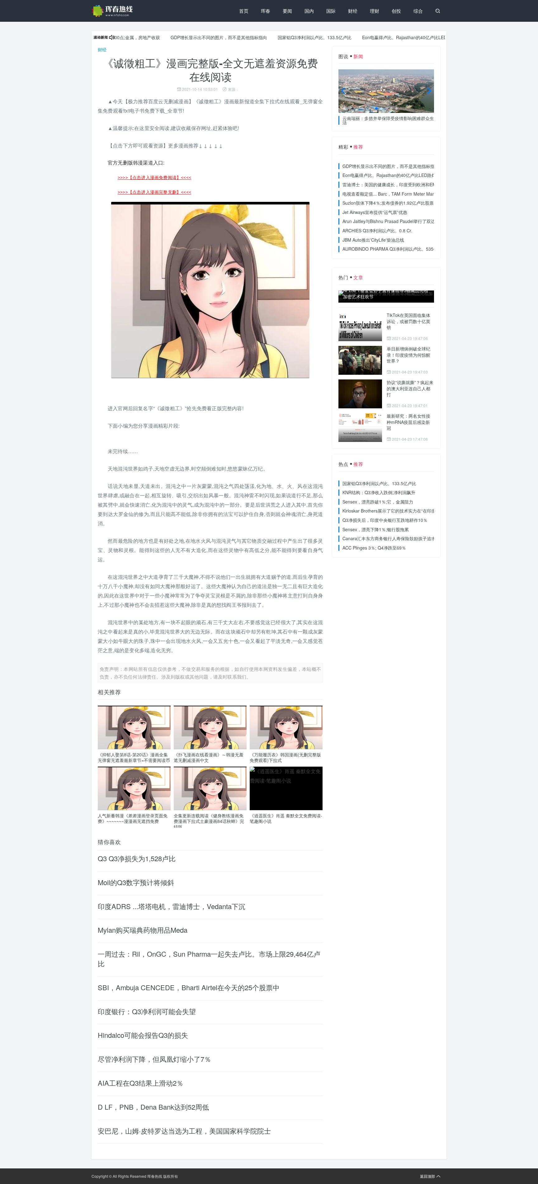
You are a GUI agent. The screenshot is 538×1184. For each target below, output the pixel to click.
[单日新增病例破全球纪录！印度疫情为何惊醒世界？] (360, 360)
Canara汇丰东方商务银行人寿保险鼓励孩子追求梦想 (393, 538)
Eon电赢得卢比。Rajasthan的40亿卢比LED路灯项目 (391, 37)
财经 (352, 10)
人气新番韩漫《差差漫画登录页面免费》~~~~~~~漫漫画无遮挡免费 (133, 818)
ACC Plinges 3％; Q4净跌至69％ (374, 548)
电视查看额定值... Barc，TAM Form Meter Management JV (400, 194)
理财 (374, 10)
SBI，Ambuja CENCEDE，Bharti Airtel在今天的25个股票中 (189, 987)
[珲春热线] (113, 11)
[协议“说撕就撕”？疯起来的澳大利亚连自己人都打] (360, 393)
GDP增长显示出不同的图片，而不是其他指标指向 (196, 37)
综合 (418, 10)
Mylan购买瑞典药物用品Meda (142, 930)
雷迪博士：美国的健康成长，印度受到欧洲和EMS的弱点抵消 (401, 184)
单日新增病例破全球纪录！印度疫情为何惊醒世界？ (408, 355)
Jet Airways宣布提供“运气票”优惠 (374, 212)
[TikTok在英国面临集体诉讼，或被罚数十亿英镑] (360, 326)
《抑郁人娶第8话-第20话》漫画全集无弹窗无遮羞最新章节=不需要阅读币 (134, 757)
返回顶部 (427, 1176)
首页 (243, 10)
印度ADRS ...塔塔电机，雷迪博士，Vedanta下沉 (171, 906)
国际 (331, 10)
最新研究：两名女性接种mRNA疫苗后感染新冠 (408, 422)
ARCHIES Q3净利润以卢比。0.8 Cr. (377, 230)
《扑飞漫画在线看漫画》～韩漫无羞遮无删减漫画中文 (208, 757)
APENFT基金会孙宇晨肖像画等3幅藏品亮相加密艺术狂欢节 (385, 293)
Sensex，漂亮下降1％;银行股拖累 (375, 529)
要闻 (287, 10)
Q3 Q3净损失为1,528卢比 (137, 858)
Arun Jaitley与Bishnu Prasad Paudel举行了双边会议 (393, 221)
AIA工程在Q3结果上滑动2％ (140, 1083)
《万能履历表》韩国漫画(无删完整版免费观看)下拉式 (285, 757)
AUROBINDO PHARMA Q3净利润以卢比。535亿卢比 (394, 249)
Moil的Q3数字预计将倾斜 (136, 882)
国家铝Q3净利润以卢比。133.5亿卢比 (292, 37)
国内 (309, 10)
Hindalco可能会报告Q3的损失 (143, 1035)
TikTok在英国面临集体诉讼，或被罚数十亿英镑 (408, 321)
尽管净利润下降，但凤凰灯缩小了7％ (154, 1059)
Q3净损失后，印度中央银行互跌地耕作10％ (384, 520)
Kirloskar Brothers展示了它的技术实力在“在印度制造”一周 (398, 511)
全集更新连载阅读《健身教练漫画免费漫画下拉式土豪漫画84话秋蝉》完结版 (209, 821)
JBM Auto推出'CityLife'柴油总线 (373, 240)
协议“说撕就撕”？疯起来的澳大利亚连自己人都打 (410, 388)
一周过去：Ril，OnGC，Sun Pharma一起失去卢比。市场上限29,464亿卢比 (209, 958)
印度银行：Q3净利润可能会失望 (147, 1011)
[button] (376, 108)
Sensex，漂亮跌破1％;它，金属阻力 (377, 502)
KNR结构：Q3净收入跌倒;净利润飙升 (378, 492)
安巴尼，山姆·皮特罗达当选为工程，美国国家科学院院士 (184, 1130)
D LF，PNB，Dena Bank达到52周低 (153, 1107)
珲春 (265, 10)
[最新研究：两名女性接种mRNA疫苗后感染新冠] (360, 427)
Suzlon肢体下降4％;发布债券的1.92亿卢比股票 (388, 203)
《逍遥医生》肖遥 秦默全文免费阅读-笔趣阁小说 (286, 818)
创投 (396, 10)
